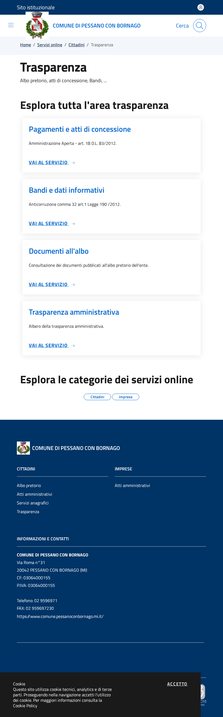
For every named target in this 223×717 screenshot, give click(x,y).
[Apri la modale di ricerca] (199, 25)
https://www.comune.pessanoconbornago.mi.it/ (60, 616)
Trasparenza (28, 511)
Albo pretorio (29, 485)
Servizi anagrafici (33, 503)
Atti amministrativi (34, 494)
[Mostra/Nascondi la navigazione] (11, 25)
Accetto (177, 684)
